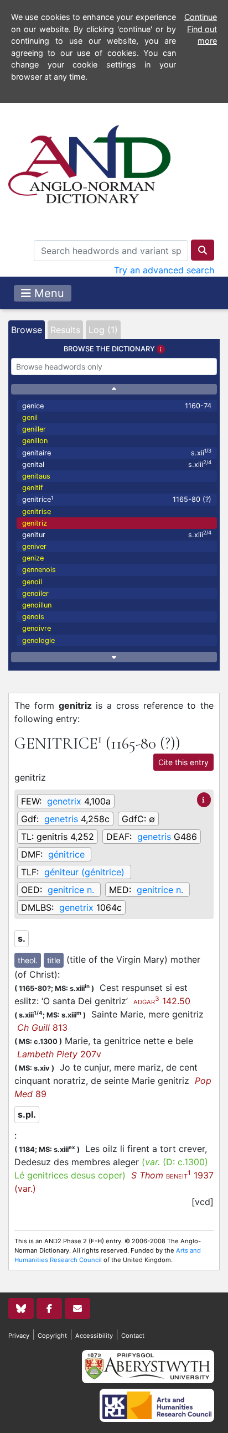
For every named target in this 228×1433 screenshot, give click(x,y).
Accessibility (94, 1335)
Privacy (18, 1335)
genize (33, 558)
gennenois (39, 569)
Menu (47, 293)
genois (33, 616)
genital (116, 464)
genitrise (36, 511)
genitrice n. (71, 889)
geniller (34, 429)
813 (42, 1027)
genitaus (36, 476)
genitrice (116, 499)
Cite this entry (183, 762)
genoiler (35, 593)
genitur (116, 534)
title (53, 960)
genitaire (116, 452)
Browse (26, 329)
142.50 (161, 1000)
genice (116, 406)
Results (65, 329)
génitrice (66, 854)
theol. (28, 960)
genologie (38, 640)
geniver (34, 546)
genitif (32, 488)
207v (59, 1054)
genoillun (36, 605)
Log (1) (103, 329)
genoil (32, 582)
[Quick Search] (202, 250)
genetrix (64, 801)
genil (30, 417)
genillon (35, 441)
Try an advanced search (164, 270)
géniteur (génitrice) (84, 872)
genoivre (36, 628)
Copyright (52, 1335)
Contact (132, 1335)
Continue (200, 17)
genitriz (34, 523)
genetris (61, 818)
